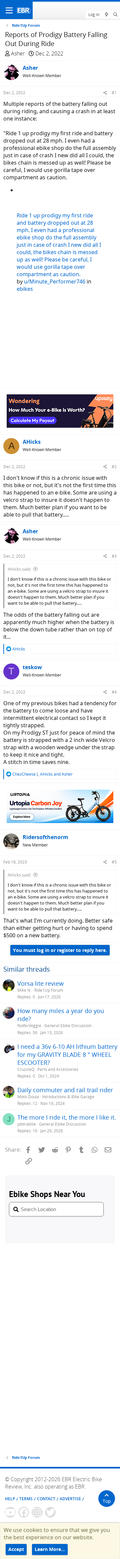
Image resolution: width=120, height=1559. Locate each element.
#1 (114, 92)
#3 (114, 556)
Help (10, 1499)
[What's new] (106, 14)
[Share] (105, 92)
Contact (46, 1499)
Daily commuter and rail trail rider (65, 1090)
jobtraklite (26, 1124)
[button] (9, 10)
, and (42, 774)
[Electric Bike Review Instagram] (37, 1512)
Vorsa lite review (40, 983)
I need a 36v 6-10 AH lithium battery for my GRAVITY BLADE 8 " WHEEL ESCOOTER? (67, 1054)
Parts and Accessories (57, 1069)
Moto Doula (28, 1097)
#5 (114, 862)
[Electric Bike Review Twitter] (50, 1512)
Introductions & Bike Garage (68, 1097)
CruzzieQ (25, 1069)
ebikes (25, 289)
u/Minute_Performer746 (54, 281)
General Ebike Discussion (67, 1025)
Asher (18, 53)
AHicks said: (19, 569)
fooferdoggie (29, 1025)
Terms (26, 1499)
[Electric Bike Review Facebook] (23, 1512)
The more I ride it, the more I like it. (66, 1117)
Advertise (70, 1499)
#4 (114, 692)
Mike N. (24, 990)
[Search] (115, 14)
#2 (114, 466)
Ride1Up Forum (48, 990)
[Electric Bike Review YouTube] (10, 1512)
